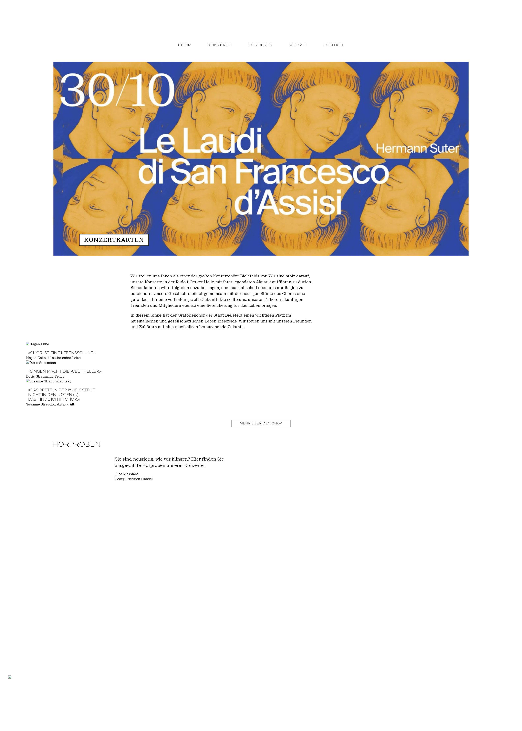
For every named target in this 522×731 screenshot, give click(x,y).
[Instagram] (23, 706)
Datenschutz (501, 715)
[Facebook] (11, 706)
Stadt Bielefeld (62, 724)
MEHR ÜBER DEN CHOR (261, 423)
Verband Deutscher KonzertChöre (24, 711)
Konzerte (219, 45)
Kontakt (333, 45)
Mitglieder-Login (498, 708)
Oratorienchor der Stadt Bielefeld (261, 19)
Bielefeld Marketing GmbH (57, 711)
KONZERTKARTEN (114, 240)
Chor (184, 45)
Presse (298, 45)
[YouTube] (34, 706)
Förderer (260, 45)
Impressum (471, 715)
